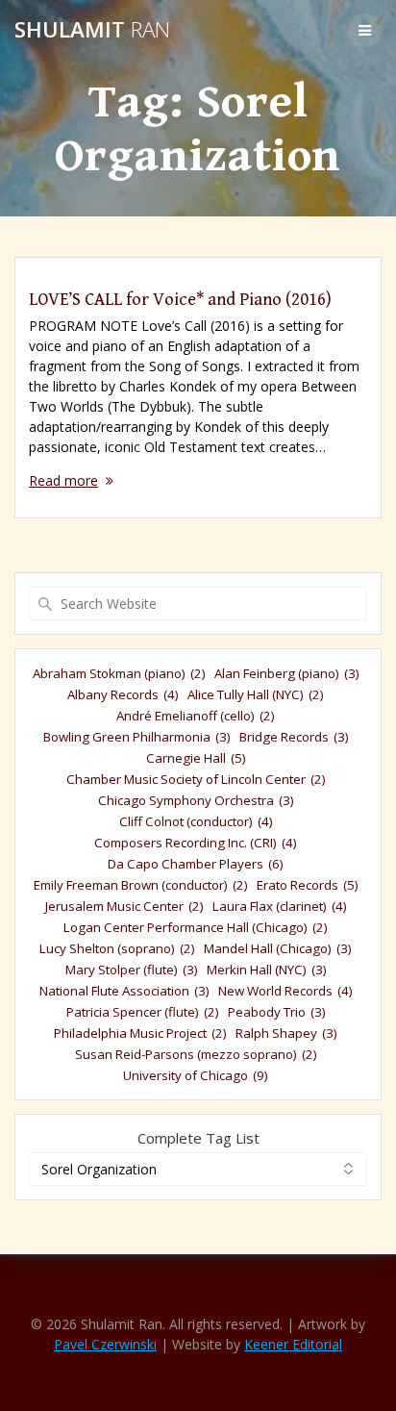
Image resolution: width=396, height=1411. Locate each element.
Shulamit (92, 29)
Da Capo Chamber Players (196, 863)
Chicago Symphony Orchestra (196, 800)
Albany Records (123, 694)
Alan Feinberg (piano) (286, 673)
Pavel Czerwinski (105, 1344)
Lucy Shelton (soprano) (117, 948)
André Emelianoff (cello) (195, 715)
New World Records (285, 990)
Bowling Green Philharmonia (137, 736)
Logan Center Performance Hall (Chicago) (195, 927)
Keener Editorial (293, 1344)
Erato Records (308, 885)
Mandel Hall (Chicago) (278, 948)
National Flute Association (124, 990)
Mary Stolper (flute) (131, 969)
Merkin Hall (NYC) (267, 969)
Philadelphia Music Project (140, 1033)
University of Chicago (195, 1075)
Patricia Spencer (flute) (142, 1011)
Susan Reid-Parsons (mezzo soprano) (196, 1054)
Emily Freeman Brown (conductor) (141, 885)
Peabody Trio (277, 1011)
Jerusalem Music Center (124, 906)
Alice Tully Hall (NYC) (255, 694)
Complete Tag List (198, 1137)
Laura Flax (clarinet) (279, 906)
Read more (63, 480)
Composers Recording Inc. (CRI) (195, 842)
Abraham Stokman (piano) (119, 673)
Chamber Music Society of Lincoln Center (196, 779)
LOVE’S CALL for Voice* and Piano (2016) (180, 300)
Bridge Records (294, 736)
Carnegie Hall (196, 758)
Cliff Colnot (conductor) (196, 821)
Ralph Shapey (286, 1033)
